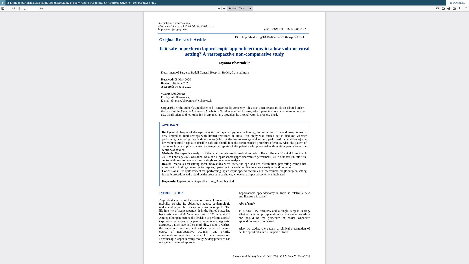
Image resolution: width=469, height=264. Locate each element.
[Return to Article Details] (2, 3)
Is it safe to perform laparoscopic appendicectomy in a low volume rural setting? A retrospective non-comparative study (81, 2)
